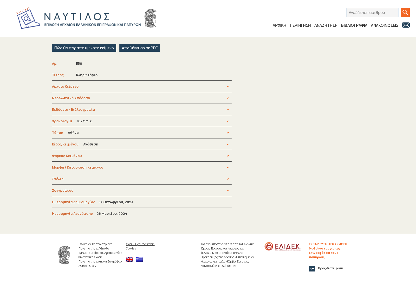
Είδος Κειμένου (75, 144)
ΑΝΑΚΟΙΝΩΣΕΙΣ (384, 25)
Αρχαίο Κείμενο (65, 86)
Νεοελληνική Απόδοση (71, 98)
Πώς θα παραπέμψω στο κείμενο (84, 48)
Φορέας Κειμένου (67, 155)
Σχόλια (58, 179)
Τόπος (65, 132)
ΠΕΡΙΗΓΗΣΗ (300, 25)
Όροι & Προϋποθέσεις (140, 244)
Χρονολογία (72, 121)
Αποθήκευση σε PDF (140, 48)
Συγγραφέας (62, 190)
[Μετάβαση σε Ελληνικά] (140, 259)
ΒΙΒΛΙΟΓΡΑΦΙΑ (354, 25)
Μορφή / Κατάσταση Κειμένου (77, 167)
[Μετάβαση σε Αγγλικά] (131, 259)
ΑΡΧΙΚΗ (279, 25)
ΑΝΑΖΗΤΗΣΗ (326, 25)
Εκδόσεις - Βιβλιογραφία (73, 109)
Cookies (131, 248)
